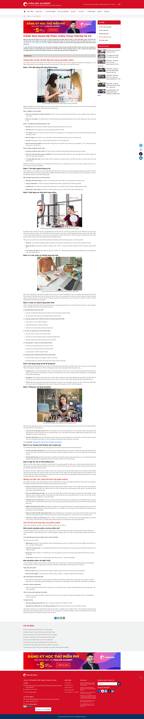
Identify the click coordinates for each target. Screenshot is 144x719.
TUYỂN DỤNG (91, 11)
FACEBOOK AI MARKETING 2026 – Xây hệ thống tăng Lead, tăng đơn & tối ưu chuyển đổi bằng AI (88, 697)
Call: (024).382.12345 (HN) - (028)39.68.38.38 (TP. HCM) (99, 4)
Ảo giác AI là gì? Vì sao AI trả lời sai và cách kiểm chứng (39, 632)
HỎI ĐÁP (106, 11)
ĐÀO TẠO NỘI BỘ (63, 11)
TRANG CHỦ (24, 11)
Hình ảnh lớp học (69, 687)
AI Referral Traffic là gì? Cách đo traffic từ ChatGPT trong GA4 (41, 644)
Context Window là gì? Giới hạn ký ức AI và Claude (38, 629)
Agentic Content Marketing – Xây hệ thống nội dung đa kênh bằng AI (88, 689)
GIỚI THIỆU (30, 11)
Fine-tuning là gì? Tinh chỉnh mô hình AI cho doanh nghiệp (40, 634)
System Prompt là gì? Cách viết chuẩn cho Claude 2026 (39, 637)
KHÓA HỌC (39, 11)
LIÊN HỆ (99, 11)
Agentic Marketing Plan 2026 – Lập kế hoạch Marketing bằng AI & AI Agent (87, 684)
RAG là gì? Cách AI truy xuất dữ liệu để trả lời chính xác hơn (40, 642)
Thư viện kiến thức (36, 16)
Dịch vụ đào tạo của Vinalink (72, 692)
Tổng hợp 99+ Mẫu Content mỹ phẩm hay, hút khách (47, 442)
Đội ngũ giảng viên (69, 689)
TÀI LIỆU (73, 11)
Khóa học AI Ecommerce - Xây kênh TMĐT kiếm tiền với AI (87, 701)
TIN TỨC (81, 11)
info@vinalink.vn (32, 692)
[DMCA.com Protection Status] (27, 706)
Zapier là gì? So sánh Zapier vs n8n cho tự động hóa (38, 639)
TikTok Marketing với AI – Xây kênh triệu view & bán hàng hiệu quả (87, 705)
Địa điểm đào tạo (69, 685)
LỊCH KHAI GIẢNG (50, 11)
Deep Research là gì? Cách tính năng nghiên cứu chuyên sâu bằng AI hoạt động (46, 647)
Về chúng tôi (68, 682)
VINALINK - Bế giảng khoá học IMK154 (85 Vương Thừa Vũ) (112, 70)
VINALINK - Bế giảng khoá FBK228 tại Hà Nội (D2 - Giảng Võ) (113, 85)
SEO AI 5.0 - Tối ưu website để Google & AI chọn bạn (87, 693)
